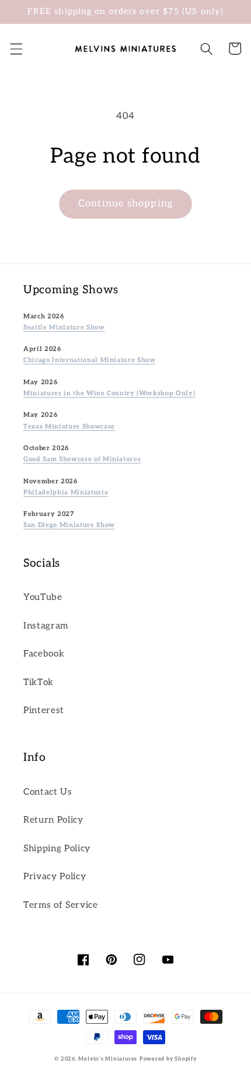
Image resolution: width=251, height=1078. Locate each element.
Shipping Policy (56, 848)
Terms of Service (60, 905)
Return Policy (53, 820)
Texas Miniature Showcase (69, 426)
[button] (16, 48)
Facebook (43, 653)
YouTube (42, 597)
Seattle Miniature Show (64, 327)
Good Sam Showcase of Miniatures (82, 459)
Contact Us (47, 792)
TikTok (38, 682)
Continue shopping (125, 203)
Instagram (45, 625)
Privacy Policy (54, 876)
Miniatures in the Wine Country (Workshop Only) (109, 393)
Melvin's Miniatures (107, 1059)
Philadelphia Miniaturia (65, 492)
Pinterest (43, 710)
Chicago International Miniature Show (89, 360)
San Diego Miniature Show (69, 525)
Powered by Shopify (168, 1059)
